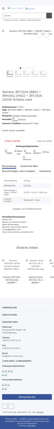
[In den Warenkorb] (4, 28)
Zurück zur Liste (10, 20)
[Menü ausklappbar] (3, 7)
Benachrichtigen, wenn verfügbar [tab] (18, 171)
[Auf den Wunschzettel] (46, 35)
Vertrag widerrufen (27, 397)
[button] (41, 8)
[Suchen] (49, 15)
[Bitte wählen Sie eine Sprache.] (31, 9)
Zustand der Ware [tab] (29, 166)
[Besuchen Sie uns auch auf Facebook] (4, 406)
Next (48, 75)
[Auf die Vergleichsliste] (39, 35)
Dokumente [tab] (45, 171)
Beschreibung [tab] (9, 166)
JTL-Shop (31, 426)
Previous (4, 75)
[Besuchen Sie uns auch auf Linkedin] (11, 406)
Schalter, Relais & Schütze (24, 115)
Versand (40, 412)
